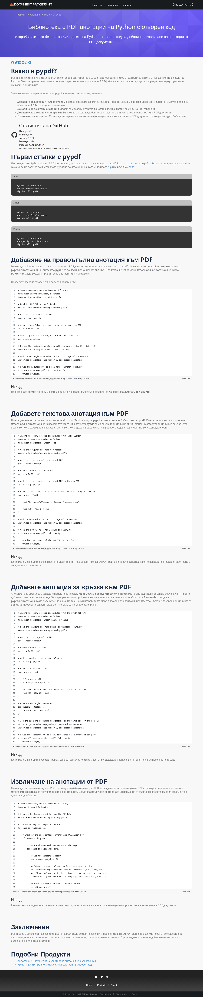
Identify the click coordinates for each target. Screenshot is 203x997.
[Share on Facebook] (96, 976)
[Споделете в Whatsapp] (26, 62)
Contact (135, 994)
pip (110, 167)
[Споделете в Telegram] (29, 62)
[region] (101, 332)
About (114, 985)
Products (101, 985)
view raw (186, 378)
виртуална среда (124, 167)
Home (89, 985)
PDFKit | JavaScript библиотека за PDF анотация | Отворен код (54, 964)
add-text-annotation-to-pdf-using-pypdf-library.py (37, 548)
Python (156, 163)
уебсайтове (112, 5)
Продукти (97, 5)
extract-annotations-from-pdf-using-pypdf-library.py (38, 892)
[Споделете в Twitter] (16, 62)
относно (127, 5)
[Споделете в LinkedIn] (20, 62)
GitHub (86, 378)
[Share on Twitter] (102, 976)
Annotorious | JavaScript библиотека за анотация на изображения (56, 961)
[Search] (191, 4)
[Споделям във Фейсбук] (13, 62)
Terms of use (121, 994)
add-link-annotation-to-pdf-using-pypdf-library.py (37, 746)
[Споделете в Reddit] (23, 62)
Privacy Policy (105, 994)
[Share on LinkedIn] (107, 976)
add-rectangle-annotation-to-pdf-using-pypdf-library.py (40, 378)
